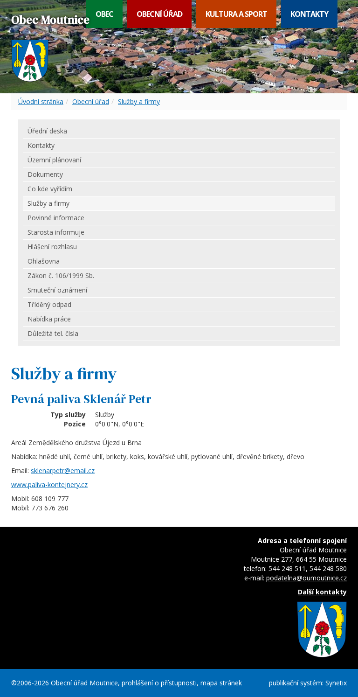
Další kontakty (322, 591)
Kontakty (309, 14)
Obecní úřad (159, 14)
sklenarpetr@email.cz (63, 470)
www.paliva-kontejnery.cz (49, 484)
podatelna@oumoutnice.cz (306, 577)
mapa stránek (221, 682)
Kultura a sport (236, 14)
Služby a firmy (139, 101)
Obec (104, 14)
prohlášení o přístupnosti (159, 682)
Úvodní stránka (40, 101)
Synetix (336, 682)
